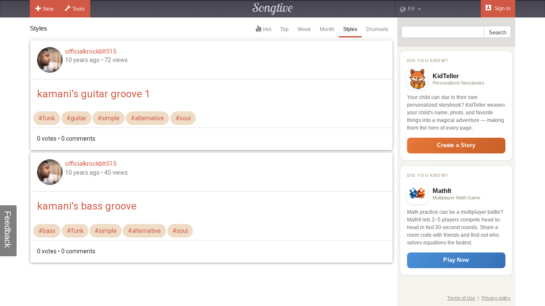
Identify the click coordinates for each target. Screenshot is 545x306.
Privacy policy (496, 297)
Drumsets (377, 29)
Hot (267, 29)
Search (497, 32)
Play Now (456, 260)
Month (327, 29)
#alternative (147, 118)
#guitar (76, 118)
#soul (183, 118)
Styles (350, 29)
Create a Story (456, 145)
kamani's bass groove (87, 206)
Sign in (502, 8)
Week (304, 29)
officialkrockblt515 (90, 51)
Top (284, 29)
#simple (109, 118)
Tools (78, 9)
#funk (46, 118)
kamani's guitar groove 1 (93, 94)
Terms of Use (461, 297)
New (48, 9)
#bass (46, 230)
